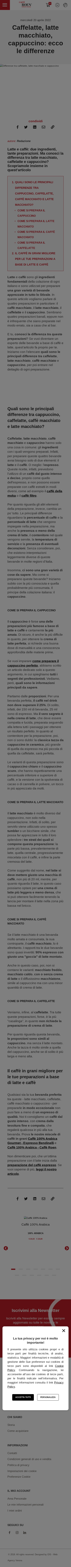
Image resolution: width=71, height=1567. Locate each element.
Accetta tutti (23, 1397)
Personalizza (48, 1397)
